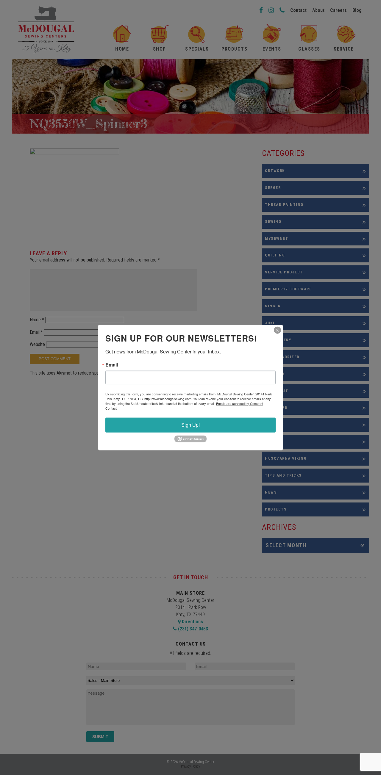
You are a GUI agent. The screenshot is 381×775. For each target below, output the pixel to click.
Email (111, 364)
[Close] (277, 330)
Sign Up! (190, 424)
